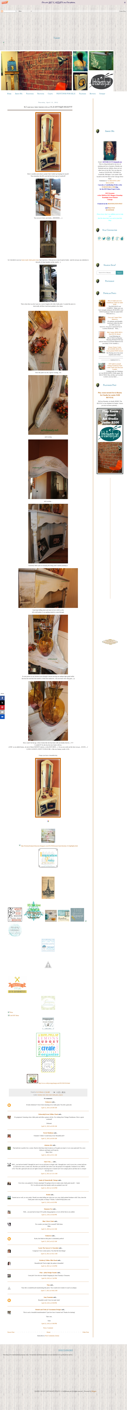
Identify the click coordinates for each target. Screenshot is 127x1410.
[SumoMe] (2, 716)
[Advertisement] (57, 21)
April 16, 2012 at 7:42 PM (49, 1278)
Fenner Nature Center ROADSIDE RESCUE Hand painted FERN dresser (114, 349)
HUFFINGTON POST (115, 204)
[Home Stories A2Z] (48, 1029)
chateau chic (48, 1145)
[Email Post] (54, 1092)
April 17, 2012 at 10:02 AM (49, 1290)
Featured (82, 94)
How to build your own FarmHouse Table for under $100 (115, 302)
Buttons (93, 94)
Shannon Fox (48, 1209)
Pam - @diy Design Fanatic (48, 1272)
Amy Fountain (48, 1297)
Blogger (93, 1391)
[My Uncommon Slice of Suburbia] (48, 1010)
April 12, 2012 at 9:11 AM (49, 1155)
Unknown (48, 1102)
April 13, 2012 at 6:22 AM (49, 1241)
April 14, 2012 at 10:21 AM (49, 1253)
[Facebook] (2, 698)
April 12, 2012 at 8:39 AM (49, 1126)
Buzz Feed (111, 208)
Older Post (86, 1332)
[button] (63, 2)
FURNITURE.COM (108, 187)
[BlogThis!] (59, 1092)
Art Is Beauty (40, 1092)
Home (9, 94)
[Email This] (57, 1092)
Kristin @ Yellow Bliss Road (48, 1260)
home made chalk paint (52, 1095)
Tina (48, 1285)
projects (61, 1095)
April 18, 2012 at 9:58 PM (49, 1303)
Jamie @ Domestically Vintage (48, 1180)
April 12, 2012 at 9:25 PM (49, 1202)
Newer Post (10, 1332)
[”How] (10, 1012)
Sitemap (102, 94)
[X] (2, 702)
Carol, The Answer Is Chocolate (48, 1248)
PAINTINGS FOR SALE (65, 94)
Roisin (48, 1194)
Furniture (30, 94)
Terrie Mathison (48, 1133)
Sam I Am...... (48, 1161)
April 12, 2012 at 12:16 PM (49, 1188)
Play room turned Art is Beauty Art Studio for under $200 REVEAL (110, 395)
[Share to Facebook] (63, 1092)
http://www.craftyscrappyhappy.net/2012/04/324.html (54, 1083)
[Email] (2, 712)
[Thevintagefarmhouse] (48, 843)
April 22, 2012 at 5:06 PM (49, 1323)
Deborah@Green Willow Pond (48, 1114)
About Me (18, 94)
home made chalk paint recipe (30, 260)
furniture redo (41, 1095)
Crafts (50, 94)
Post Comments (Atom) (52, 1336)
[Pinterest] (2, 707)
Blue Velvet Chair (48, 1221)
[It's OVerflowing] (48, 951)
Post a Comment (48, 1328)
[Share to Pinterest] (64, 1092)
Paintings (40, 94)
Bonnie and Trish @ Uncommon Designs (48, 1309)
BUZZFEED (110, 210)
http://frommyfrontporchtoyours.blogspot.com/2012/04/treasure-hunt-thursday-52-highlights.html (49, 846)
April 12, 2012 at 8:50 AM (49, 1138)
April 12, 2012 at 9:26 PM (49, 1214)
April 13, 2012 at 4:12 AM (49, 1229)
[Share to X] (61, 1092)
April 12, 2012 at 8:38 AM (49, 1107)
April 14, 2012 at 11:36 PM (49, 1266)
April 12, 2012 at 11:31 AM (49, 1173)
